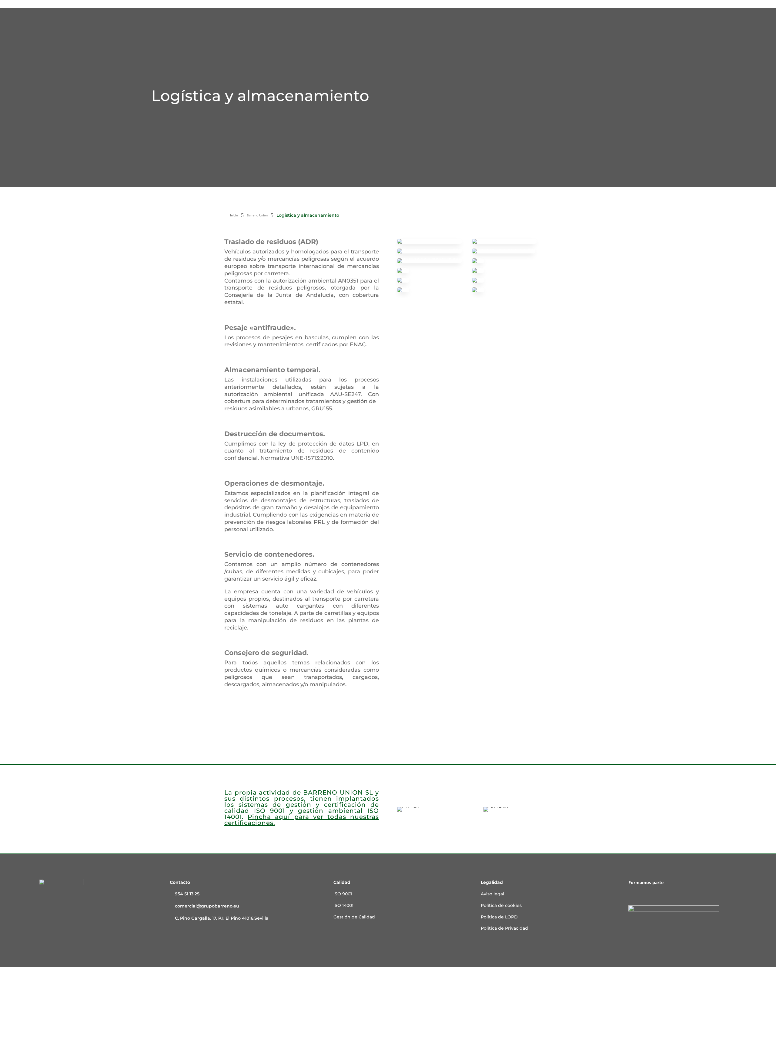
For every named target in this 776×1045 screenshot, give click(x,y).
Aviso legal (492, 894)
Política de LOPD (499, 917)
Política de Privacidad (504, 928)
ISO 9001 (342, 894)
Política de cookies (501, 905)
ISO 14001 (343, 905)
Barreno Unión (257, 215)
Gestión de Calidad (354, 917)
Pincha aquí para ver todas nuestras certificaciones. (301, 819)
